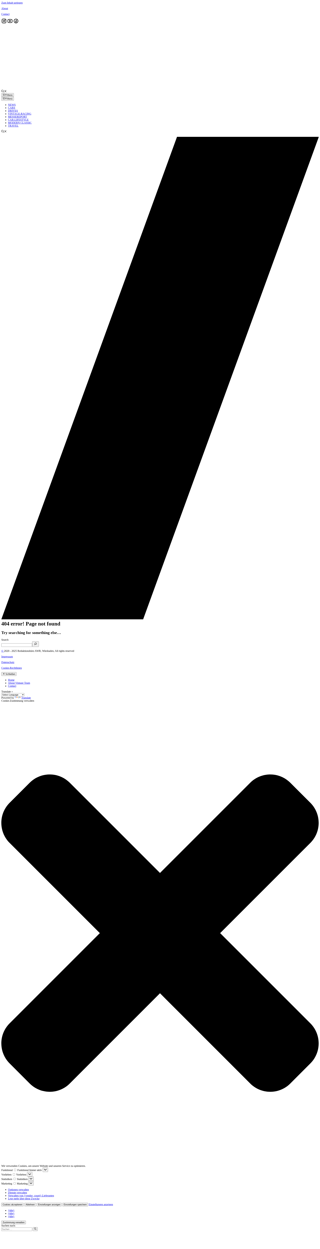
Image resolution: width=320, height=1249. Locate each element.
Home (11, 679)
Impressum (7, 656)
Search (4, 639)
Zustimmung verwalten (13, 1222)
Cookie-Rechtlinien (11, 667)
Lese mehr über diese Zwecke (24, 1198)
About (4, 8)
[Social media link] (4, 22)
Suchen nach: (8, 1225)
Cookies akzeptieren (12, 1204)
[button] (4, 91)
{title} (11, 1210)
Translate (26, 697)
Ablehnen (30, 1204)
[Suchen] (35, 1229)
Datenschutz (7, 662)
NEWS (12, 104)
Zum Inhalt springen (12, 2)
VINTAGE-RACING (19, 113)
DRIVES (13, 110)
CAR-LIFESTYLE (18, 119)
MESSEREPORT (17, 116)
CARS (11, 107)
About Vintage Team (19, 683)
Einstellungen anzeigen (49, 1204)
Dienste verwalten (17, 1192)
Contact (5, 14)
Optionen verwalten (18, 1189)
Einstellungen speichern (75, 1204)
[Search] (35, 644)
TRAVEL (13, 125)
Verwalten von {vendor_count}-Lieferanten (31, 1195)
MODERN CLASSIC (20, 122)
